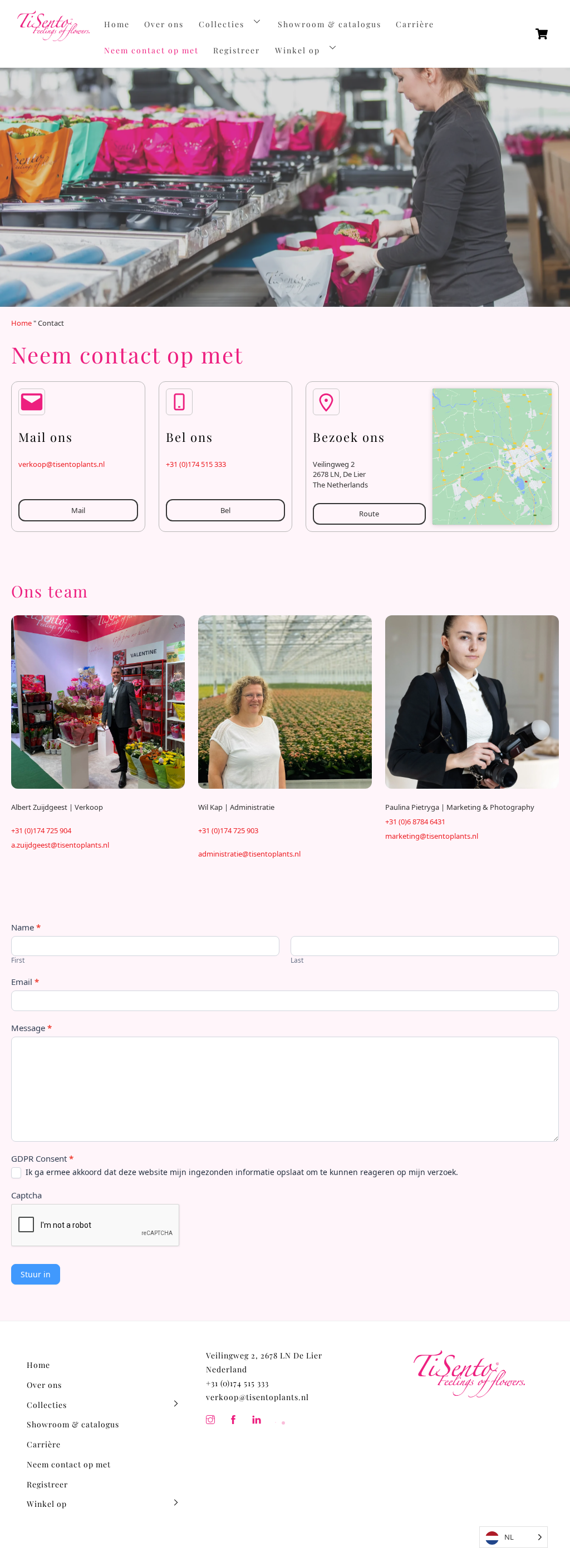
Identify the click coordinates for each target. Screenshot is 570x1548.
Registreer (236, 50)
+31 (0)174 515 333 (196, 464)
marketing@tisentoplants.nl (431, 836)
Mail (78, 510)
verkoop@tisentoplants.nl (61, 464)
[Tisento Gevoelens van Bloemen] (53, 36)
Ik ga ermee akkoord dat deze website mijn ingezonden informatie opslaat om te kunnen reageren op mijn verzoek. (240, 1172)
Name (26, 927)
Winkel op (297, 50)
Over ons (164, 24)
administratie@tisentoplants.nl (249, 854)
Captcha (26, 1195)
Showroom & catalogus (329, 24)
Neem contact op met (151, 50)
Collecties (221, 24)
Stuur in (36, 1274)
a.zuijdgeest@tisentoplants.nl (60, 845)
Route (369, 514)
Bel (225, 510)
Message (31, 1027)
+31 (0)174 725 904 (41, 830)
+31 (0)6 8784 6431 (415, 822)
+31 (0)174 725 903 (228, 830)
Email (25, 981)
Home (117, 24)
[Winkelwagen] (541, 34)
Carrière (415, 24)
